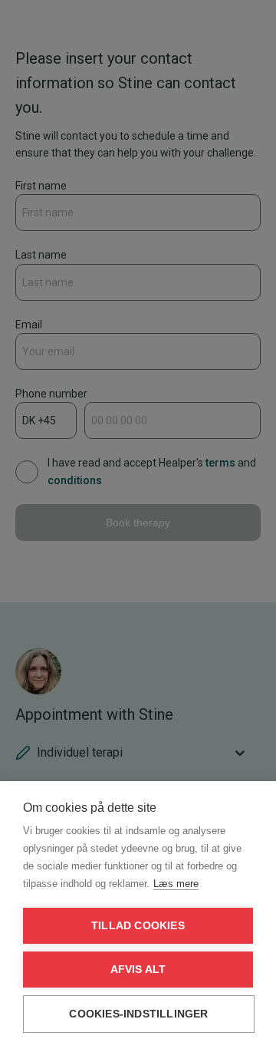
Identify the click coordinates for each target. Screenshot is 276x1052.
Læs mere (176, 883)
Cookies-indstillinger (138, 1014)
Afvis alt (138, 969)
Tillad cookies (138, 926)
